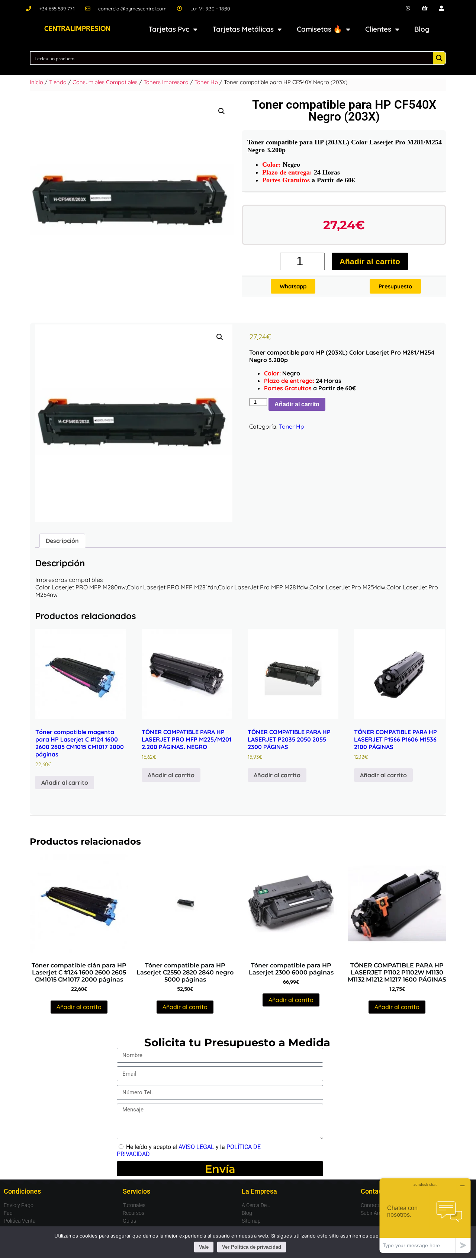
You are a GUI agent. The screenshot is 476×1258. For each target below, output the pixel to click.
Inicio (36, 82)
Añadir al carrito (370, 261)
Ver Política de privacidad (251, 1247)
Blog (422, 29)
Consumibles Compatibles (105, 82)
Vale (204, 1247)
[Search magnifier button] (439, 58)
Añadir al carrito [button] (64, 782)
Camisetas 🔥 (319, 29)
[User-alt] (441, 8)
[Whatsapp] (408, 8)
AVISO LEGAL (196, 1146)
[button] (221, 111)
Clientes (378, 29)
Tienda (58, 82)
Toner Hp (206, 82)
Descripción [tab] (62, 540)
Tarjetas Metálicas (243, 29)
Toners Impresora (166, 82)
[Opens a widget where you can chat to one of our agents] (425, 1215)
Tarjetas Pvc (168, 29)
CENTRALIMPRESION (77, 29)
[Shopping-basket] (424, 8)
